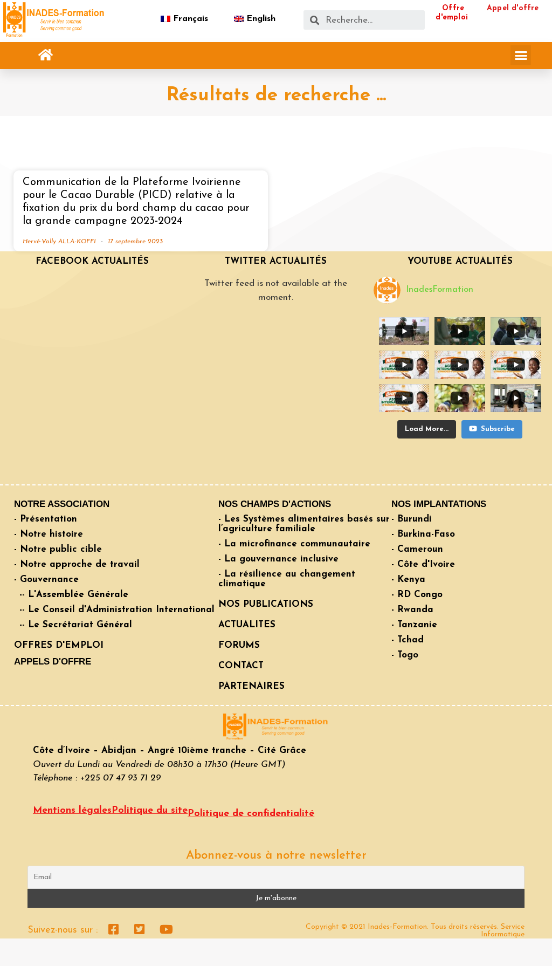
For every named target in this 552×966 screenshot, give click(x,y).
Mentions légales (72, 811)
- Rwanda (412, 609)
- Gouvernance (46, 579)
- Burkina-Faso (423, 534)
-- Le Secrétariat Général (75, 624)
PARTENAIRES (251, 686)
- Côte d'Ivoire (423, 564)
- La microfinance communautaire (294, 544)
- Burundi (411, 519)
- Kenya (408, 579)
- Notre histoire (48, 534)
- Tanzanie (414, 624)
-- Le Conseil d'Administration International (117, 609)
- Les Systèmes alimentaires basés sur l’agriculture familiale (304, 524)
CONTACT (241, 665)
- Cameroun (417, 549)
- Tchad (407, 640)
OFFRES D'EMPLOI (59, 645)
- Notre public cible (58, 549)
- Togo (404, 655)
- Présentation (45, 519)
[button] (45, 55)
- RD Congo (417, 594)
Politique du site (150, 811)
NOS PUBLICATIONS (265, 604)
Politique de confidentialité (251, 814)
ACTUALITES (246, 624)
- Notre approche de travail (77, 564)
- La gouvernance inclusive (278, 559)
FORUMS (239, 645)
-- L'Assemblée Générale (73, 594)
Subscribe (498, 429)
